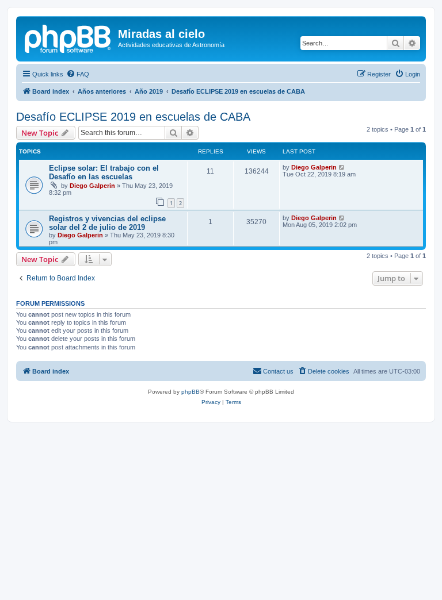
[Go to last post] (342, 167)
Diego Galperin (92, 185)
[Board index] (68, 37)
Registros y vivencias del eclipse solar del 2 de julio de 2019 (107, 223)
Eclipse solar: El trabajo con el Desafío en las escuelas (104, 172)
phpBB (190, 392)
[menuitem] (77, 74)
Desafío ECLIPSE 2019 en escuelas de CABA (133, 116)
